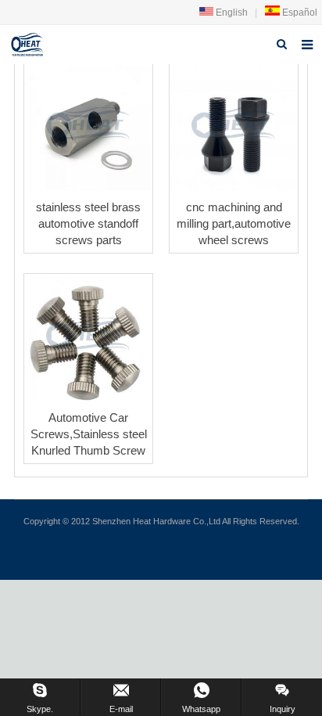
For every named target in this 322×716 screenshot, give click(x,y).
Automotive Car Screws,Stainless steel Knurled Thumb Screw (88, 434)
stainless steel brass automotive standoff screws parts (88, 223)
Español (298, 12)
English (230, 12)
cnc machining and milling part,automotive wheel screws (234, 223)
